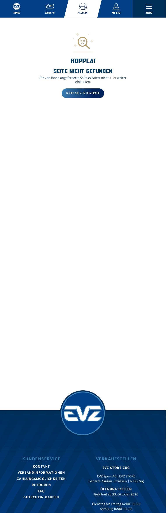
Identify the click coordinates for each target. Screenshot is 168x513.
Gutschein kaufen (41, 497)
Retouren (41, 485)
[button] (149, 9)
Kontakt (41, 466)
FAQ (41, 491)
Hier (113, 78)
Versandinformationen (41, 473)
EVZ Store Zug (116, 468)
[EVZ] (83, 413)
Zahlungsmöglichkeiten (41, 479)
